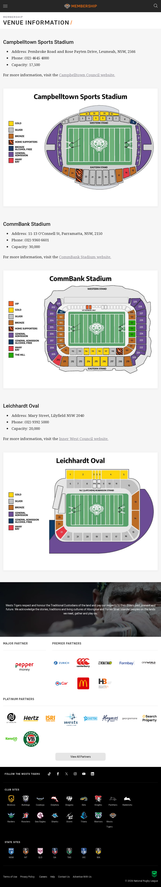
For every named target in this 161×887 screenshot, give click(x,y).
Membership (13, 17)
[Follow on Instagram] (75, 773)
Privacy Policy (27, 876)
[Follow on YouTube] (83, 773)
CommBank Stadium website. (85, 256)
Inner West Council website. (83, 438)
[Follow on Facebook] (57, 773)
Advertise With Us (82, 876)
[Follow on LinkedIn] (92, 773)
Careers (43, 876)
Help (52, 876)
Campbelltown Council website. (87, 74)
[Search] (156, 6)
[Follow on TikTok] (49, 773)
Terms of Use (10, 876)
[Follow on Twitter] (66, 773)
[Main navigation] (5, 6)
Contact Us (64, 876)
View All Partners (80, 756)
